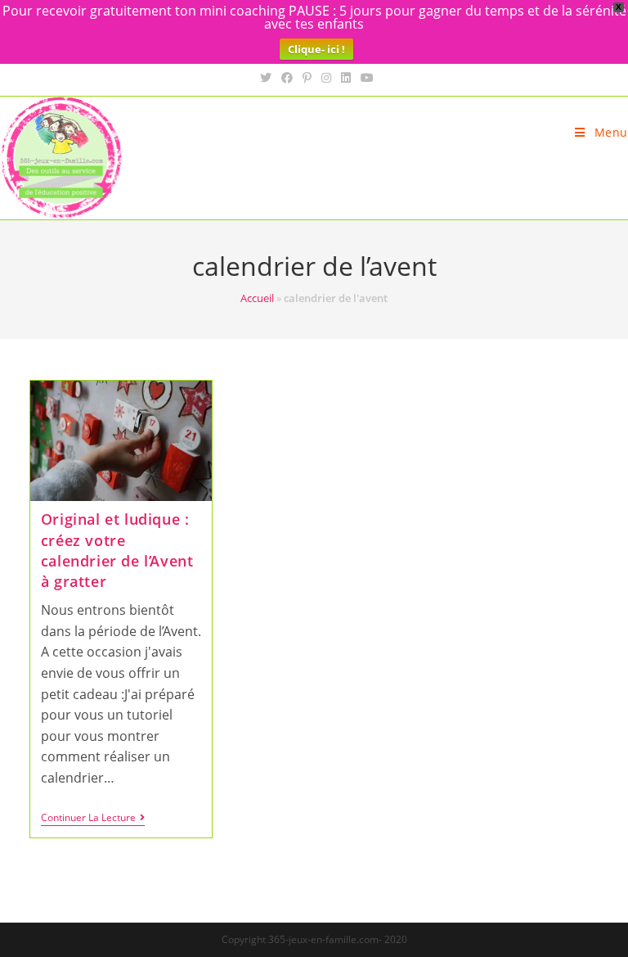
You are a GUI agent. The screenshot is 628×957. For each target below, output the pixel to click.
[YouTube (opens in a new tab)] (365, 77)
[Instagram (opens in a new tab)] (326, 77)
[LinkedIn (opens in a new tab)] (346, 77)
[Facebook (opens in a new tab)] (287, 77)
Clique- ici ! (316, 49)
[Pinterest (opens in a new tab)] (307, 77)
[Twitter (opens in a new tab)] (265, 77)
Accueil (257, 298)
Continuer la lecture (93, 819)
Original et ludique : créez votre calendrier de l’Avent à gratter (117, 550)
